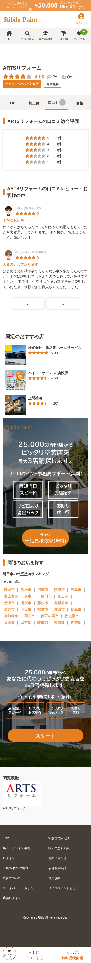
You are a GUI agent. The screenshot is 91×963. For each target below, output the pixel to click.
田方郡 (26, 622)
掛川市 (26, 602)
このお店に (34, 955)
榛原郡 (59, 622)
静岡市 (9, 589)
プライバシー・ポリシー (19, 888)
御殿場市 (61, 602)
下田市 (26, 609)
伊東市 (29, 596)
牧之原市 (72, 615)
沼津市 (42, 589)
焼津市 (9, 602)
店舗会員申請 (57, 868)
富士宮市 (11, 596)
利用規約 (54, 878)
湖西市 (59, 609)
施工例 (64, 39)
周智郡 (76, 622)
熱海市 (59, 589)
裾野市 (42, 609)
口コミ (56, 102)
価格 (79, 102)
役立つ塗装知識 (59, 848)
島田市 (46, 596)
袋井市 (9, 609)
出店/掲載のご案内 (15, 868)
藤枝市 (42, 602)
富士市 (63, 596)
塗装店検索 (27, 39)
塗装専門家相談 (59, 838)
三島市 (76, 589)
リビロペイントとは (62, 888)
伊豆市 (76, 609)
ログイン (9, 858)
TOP (9, 39)
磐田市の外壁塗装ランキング (26, 573)
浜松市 (26, 589)
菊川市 (29, 615)
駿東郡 (42, 622)
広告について (12, 878)
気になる (79, 35)
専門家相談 (46, 39)
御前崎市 (11, 615)
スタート (45, 735)
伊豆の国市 (50, 615)
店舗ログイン (12, 897)
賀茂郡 (9, 622)
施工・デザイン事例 (16, 848)
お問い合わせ (57, 858)
